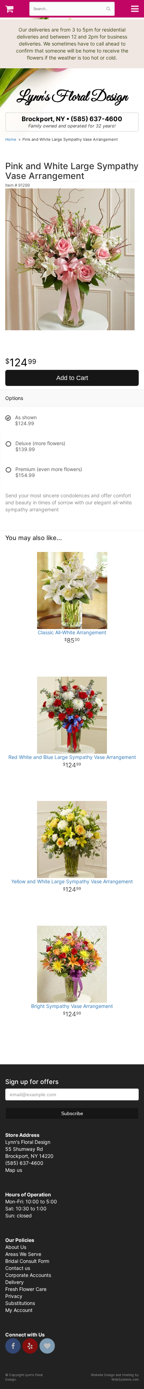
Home (10, 139)
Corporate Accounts (28, 1275)
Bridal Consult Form (27, 1261)
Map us (13, 1170)
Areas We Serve (23, 1254)
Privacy (13, 1296)
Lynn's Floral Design (72, 97)
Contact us (17, 1268)
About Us (15, 1247)
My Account (19, 1310)
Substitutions (20, 1303)
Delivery (14, 1282)
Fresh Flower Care (25, 1289)
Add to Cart (72, 377)
